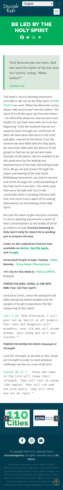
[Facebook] (22, 37)
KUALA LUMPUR (45, 271)
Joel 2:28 (10, 315)
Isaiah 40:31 (13, 372)
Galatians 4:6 (16, 85)
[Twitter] (27, 37)
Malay (54, 260)
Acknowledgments (14, 455)
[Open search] (59, 4)
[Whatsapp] (33, 37)
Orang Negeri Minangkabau (33, 264)
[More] (39, 37)
